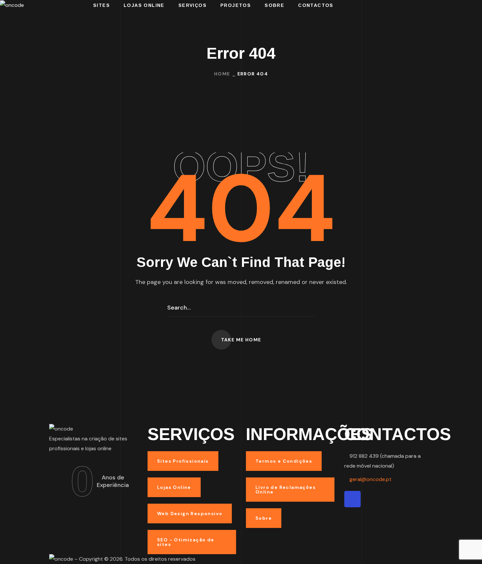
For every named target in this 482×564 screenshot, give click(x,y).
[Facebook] (352, 499)
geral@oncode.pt (371, 479)
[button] (241, 340)
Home (222, 74)
